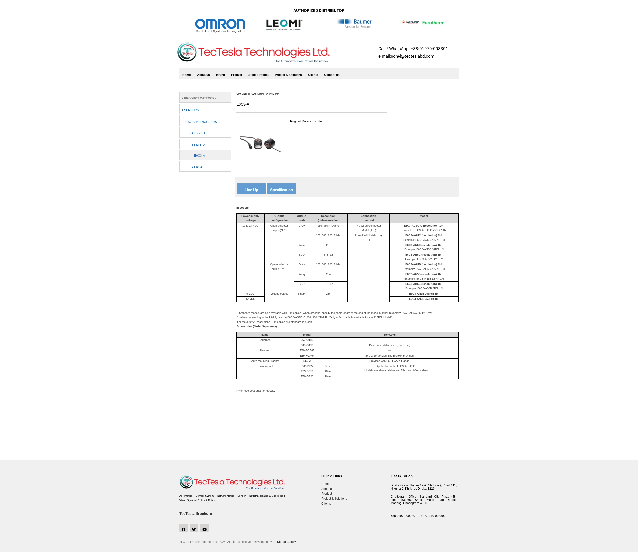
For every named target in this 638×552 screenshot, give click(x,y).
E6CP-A (199, 145)
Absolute (199, 133)
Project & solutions (288, 75)
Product (236, 75)
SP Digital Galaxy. (284, 542)
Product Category (200, 98)
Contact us (332, 75)
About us (203, 75)
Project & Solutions (334, 498)
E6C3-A (199, 155)
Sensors (191, 110)
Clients (313, 75)
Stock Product (258, 75)
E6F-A (198, 167)
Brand (220, 75)
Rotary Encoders (201, 121)
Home (186, 75)
